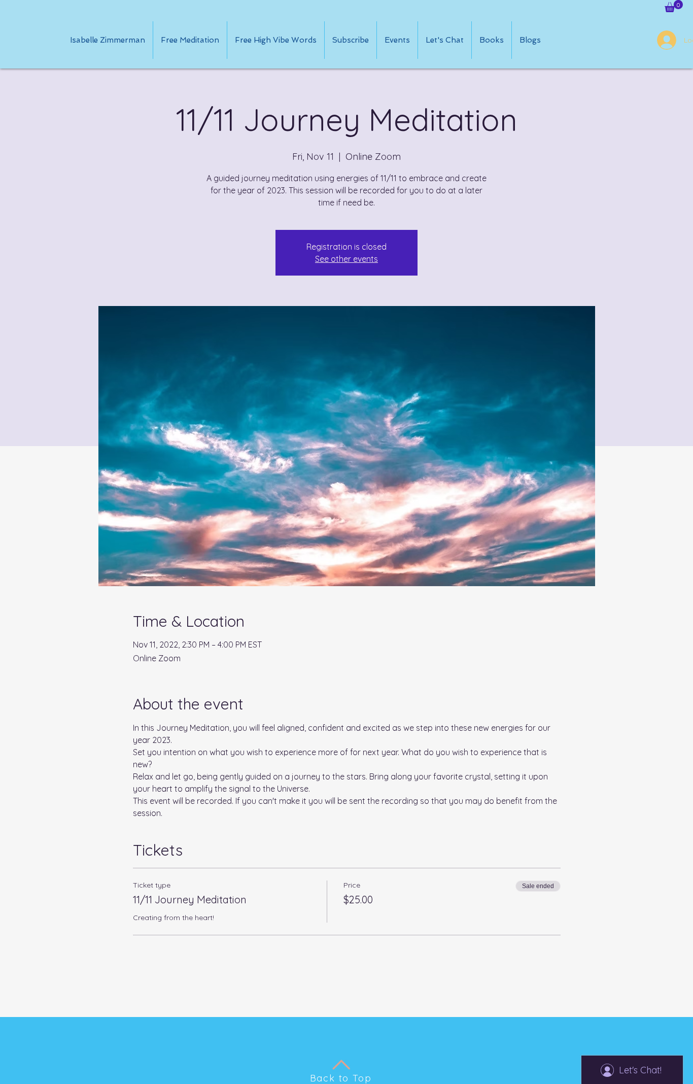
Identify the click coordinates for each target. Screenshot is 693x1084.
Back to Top (341, 1078)
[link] (674, 6)
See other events (346, 259)
